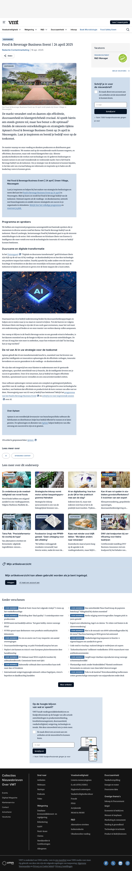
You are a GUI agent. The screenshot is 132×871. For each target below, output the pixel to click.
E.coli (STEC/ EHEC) (79, 785)
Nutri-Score (42, 831)
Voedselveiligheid (79, 775)
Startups (41, 789)
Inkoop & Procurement (114, 801)
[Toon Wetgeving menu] (36, 30)
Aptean (45, 423)
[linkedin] (120, 863)
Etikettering (42, 822)
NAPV (39, 826)
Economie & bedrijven (114, 810)
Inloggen (10, 582)
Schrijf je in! (110, 111)
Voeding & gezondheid (114, 824)
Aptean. (30, 440)
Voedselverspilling (112, 780)
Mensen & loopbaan (113, 815)
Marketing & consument (115, 820)
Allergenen (41, 848)
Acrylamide (76, 808)
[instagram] (127, 863)
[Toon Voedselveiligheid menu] (19, 30)
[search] (128, 29)
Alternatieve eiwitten (80, 824)
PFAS (73, 803)
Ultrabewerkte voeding (80, 834)
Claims (40, 836)
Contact (5, 807)
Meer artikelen (66, 685)
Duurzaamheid (112, 775)
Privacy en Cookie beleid (43, 866)
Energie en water (112, 785)
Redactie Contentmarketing (15, 50)
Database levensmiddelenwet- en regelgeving (47, 813)
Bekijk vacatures (119, 71)
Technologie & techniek (115, 829)
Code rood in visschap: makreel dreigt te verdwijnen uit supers (96, 645)
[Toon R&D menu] (46, 30)
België (107, 806)
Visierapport (12, 254)
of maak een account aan (29, 582)
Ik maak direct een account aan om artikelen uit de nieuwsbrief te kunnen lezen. (112, 95)
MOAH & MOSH (77, 813)
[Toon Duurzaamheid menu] (66, 30)
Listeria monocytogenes (81, 780)
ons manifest (60, 860)
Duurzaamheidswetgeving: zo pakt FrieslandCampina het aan (31, 645)
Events (5, 793)
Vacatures (6, 817)
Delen (10, 56)
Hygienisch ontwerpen (80, 789)
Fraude (74, 799)
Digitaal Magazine (9, 798)
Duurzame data (111, 789)
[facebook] (106, 863)
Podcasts (41, 794)
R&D (73, 819)
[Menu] (4, 22)
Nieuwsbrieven (12, 780)
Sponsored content (23, 456)
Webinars (41, 785)
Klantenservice (8, 802)
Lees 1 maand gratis (120, 22)
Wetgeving (42, 805)
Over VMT (9, 784)
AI (6, 456)
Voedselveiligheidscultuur (82, 794)
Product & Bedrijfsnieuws (115, 834)
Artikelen (41, 780)
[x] (113, 863)
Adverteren (7, 812)
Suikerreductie (77, 829)
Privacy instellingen (63, 866)
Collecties (9, 775)
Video (39, 799)
